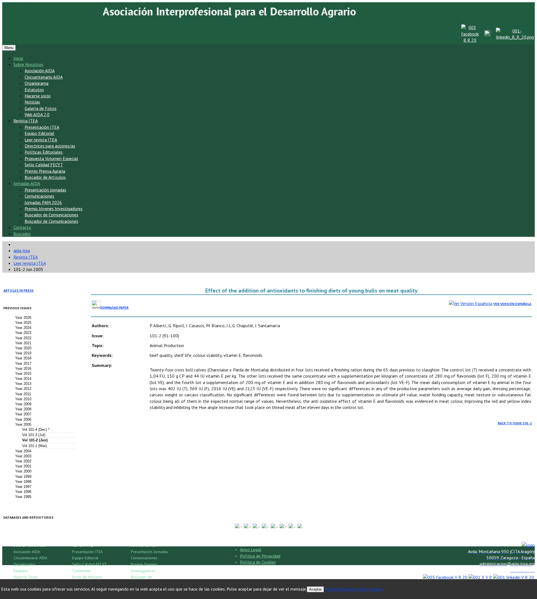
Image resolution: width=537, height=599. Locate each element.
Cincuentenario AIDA (44, 77)
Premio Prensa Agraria (45, 171)
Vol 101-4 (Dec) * (36, 429)
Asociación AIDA (40, 70)
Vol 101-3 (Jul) (33, 435)
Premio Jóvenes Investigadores (54, 208)
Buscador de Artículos (45, 177)
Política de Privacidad (260, 556)
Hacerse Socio (25, 576)
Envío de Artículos (87, 576)
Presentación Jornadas (45, 190)
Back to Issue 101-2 (515, 423)
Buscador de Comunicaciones (51, 214)
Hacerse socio (38, 96)
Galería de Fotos (40, 108)
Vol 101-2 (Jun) (35, 440)
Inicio (18, 58)
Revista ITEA (25, 120)
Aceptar (315, 589)
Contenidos (81, 570)
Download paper (114, 307)
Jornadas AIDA (26, 183)
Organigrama (36, 83)
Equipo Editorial (39, 133)
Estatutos (34, 89)
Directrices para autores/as (50, 146)
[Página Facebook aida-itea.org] (470, 40)
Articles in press (18, 290)
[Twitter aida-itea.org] (487, 34)
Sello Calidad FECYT (44, 164)
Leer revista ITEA (41, 139)
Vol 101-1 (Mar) (34, 446)
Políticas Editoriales (44, 152)
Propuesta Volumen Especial (51, 158)
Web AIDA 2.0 (37, 114)
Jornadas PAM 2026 (43, 202)
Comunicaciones (39, 196)
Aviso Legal (250, 549)
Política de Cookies (258, 562)
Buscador (22, 234)
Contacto (22, 227)
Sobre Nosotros (28, 64)
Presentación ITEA (42, 127)
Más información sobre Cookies (354, 589)
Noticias (32, 102)
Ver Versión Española (512, 304)
